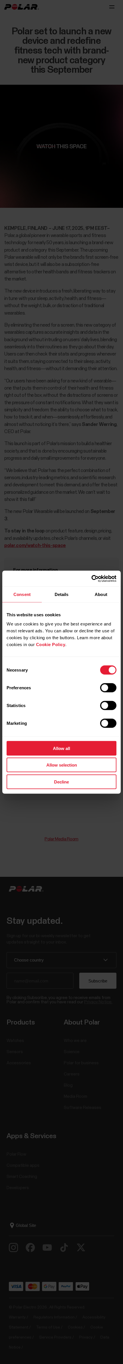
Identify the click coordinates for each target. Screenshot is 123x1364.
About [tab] (101, 594)
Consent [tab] (22, 594)
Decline (61, 781)
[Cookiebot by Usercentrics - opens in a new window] (91, 578)
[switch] (108, 687)
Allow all (61, 748)
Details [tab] (62, 594)
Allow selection (61, 765)
